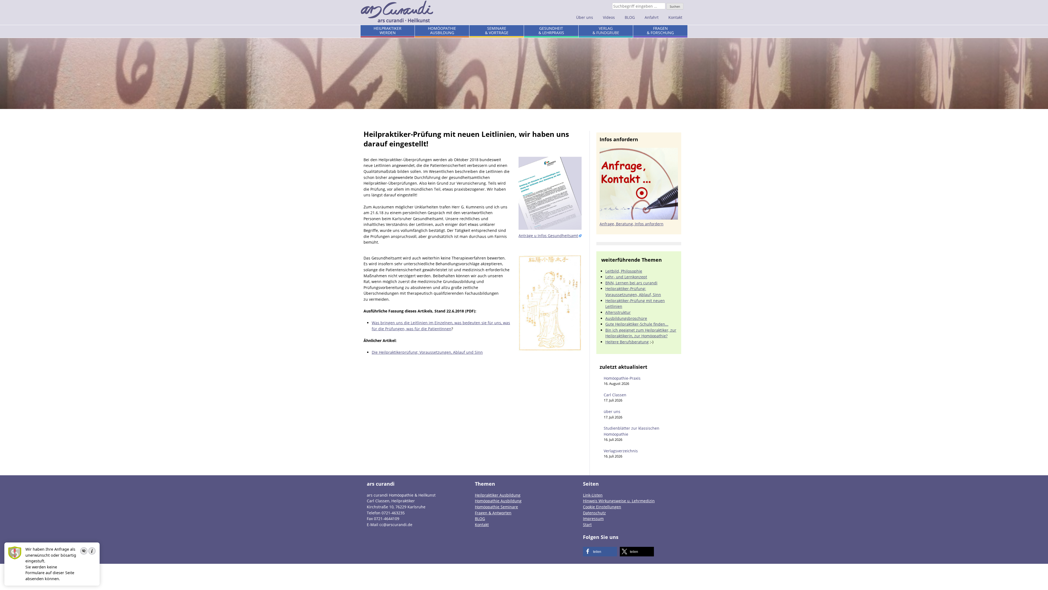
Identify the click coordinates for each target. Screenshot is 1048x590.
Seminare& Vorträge (496, 30)
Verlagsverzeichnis (621, 450)
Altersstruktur (618, 312)
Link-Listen (593, 495)
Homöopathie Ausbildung (498, 500)
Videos (609, 17)
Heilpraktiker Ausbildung (497, 495)
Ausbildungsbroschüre (626, 318)
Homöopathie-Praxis (622, 378)
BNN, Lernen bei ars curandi (631, 282)
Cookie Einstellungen (602, 506)
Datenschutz (594, 512)
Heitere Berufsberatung (627, 341)
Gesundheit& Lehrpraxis (551, 30)
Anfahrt (652, 17)
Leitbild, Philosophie (623, 271)
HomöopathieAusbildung (442, 30)
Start (587, 524)
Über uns (584, 17)
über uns (612, 411)
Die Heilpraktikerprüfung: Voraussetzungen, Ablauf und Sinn (427, 352)
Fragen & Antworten (493, 512)
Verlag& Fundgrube (606, 30)
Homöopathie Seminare (496, 506)
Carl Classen (615, 394)
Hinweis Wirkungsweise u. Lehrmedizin (619, 500)
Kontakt (675, 17)
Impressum (593, 518)
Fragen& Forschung (660, 30)
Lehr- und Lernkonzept (626, 276)
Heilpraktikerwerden (387, 30)
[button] (600, 551)
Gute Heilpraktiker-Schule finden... (636, 324)
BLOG (630, 17)
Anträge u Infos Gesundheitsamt (548, 235)
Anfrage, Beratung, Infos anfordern (631, 223)
